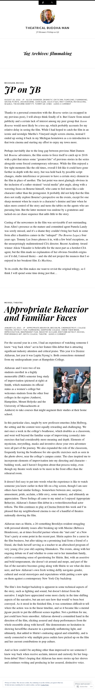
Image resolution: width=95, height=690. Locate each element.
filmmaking (81, 100)
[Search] (52, 3)
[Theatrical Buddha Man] (47, 17)
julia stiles (53, 102)
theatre (43, 334)
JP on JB (22, 89)
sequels (8, 104)
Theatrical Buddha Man (47, 28)
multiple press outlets (45, 637)
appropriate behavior (38, 328)
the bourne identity (23, 104)
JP (23, 100)
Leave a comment (62, 104)
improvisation (11, 332)
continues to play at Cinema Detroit (44, 507)
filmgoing (69, 100)
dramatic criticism (53, 100)
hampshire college (50, 330)
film (25, 330)
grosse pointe (11, 102)
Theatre (18, 303)
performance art (13, 334)
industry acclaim (48, 332)
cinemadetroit (69, 328)
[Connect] (43, 3)
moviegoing (80, 102)
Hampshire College (53, 359)
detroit (18, 330)
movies (80, 332)
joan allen (40, 102)
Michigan (9, 83)
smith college (30, 334)
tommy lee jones (43, 104)
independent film (29, 332)
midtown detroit (67, 332)
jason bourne (27, 102)
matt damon (66, 102)
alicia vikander (34, 100)
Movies (20, 83)
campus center (53, 456)
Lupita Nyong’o (43, 355)
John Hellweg (78, 422)
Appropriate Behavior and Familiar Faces (46, 313)
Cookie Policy (45, 685)
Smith (7, 384)
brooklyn (55, 328)
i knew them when (70, 330)
